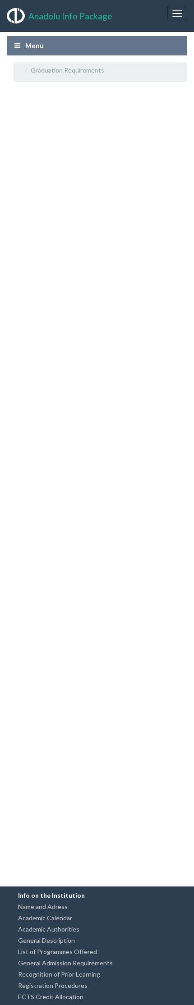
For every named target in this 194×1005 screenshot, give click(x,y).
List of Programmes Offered (57, 951)
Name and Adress (43, 906)
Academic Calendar (45, 918)
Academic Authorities (48, 929)
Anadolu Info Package (70, 16)
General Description (46, 940)
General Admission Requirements (65, 963)
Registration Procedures (53, 985)
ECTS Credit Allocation (50, 996)
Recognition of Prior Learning (59, 974)
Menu (34, 45)
